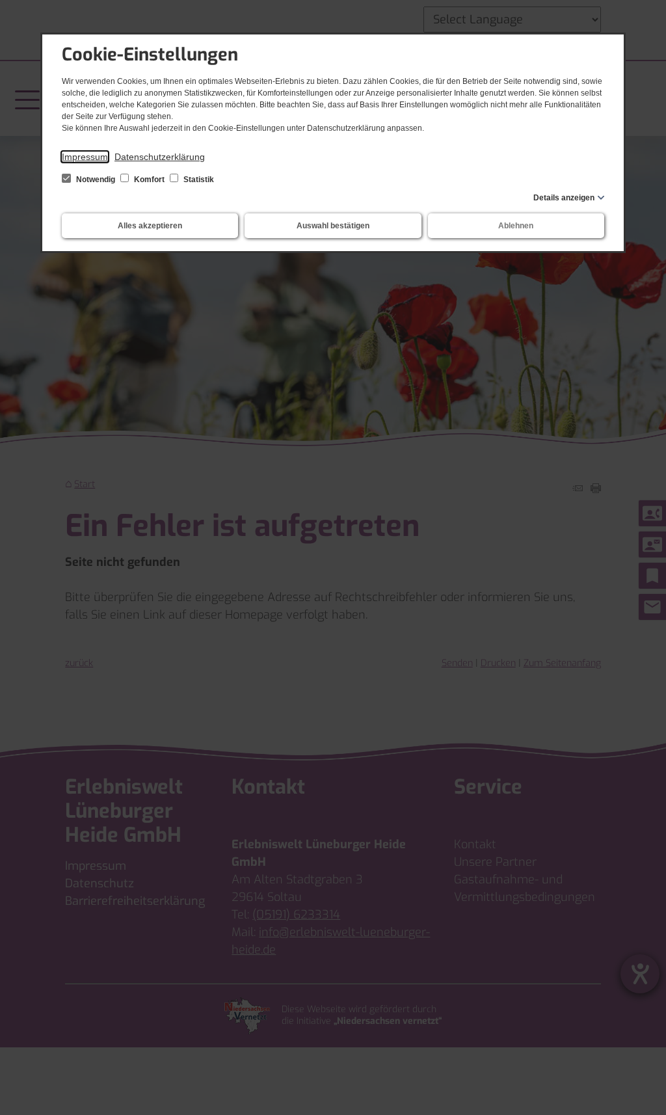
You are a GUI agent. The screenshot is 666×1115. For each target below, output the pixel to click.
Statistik (197, 179)
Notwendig (95, 179)
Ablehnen (515, 225)
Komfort (149, 179)
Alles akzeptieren (150, 225)
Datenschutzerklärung (159, 157)
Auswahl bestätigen (333, 225)
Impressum (85, 157)
